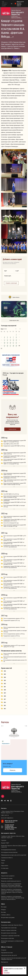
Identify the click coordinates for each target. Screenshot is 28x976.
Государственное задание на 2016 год (12, 635)
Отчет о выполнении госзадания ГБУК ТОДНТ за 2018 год (15, 598)
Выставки (3, 912)
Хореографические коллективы (9, 927)
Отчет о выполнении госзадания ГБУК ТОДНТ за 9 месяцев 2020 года (14, 560)
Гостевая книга (4, 868)
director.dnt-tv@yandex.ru (7, 818)
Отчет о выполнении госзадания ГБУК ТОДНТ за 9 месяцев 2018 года (14, 601)
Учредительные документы (7, 875)
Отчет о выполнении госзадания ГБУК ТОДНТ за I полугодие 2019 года (14, 584)
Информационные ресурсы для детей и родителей (13, 855)
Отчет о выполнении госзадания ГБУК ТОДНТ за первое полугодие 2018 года (15, 605)
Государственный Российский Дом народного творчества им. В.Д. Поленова (11, 827)
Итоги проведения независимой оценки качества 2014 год (15, 660)
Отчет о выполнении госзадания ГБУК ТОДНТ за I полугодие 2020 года (14, 563)
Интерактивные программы (7, 917)
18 (4, 342)
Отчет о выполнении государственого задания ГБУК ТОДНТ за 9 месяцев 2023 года (14, 496)
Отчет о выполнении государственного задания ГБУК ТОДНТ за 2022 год (15, 517)
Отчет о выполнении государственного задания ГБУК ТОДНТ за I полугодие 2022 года (15, 525)
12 (7, 340)
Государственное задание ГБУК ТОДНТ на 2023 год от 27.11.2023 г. (15, 503)
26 (7, 345)
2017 (5, 699)
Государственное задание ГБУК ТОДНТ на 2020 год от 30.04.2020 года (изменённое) (15, 567)
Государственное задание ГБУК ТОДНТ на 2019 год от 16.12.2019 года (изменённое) (15, 587)
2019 (5, 693)
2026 (5, 671)
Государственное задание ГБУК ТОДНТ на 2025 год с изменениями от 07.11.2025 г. (15, 456)
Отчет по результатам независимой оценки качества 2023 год (15, 657)
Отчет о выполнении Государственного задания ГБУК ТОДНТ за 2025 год (15, 453)
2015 (5, 705)
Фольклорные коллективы (7, 938)
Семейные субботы (5, 914)
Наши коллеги (4, 865)
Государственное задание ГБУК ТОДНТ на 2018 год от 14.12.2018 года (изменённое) (15, 608)
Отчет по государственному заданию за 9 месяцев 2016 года (14, 628)
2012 (5, 708)
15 (16, 340)
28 (13, 345)
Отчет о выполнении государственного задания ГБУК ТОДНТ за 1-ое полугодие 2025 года (15, 463)
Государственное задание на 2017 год (12, 620)
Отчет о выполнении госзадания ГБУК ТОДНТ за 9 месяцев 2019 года (14, 581)
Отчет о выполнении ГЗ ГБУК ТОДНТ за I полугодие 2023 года (14, 506)
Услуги (2, 863)
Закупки (3, 860)
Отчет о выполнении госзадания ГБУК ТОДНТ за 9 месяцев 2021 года (14, 539)
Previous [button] (2, 725)
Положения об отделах (6, 878)
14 (13, 340)
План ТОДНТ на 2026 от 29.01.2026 (11, 443)
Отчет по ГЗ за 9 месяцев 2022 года (11, 523)
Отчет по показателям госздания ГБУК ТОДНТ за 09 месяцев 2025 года (14, 460)
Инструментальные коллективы (8, 933)
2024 (5, 677)
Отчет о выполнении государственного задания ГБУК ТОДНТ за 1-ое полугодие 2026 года (15, 441)
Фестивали (3, 907)
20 (10, 342)
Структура (3, 840)
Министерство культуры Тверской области (11, 821)
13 (10, 340)
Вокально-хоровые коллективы (8, 930)
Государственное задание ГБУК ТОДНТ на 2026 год (14, 445)
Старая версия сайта (14, 320)
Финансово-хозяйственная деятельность (11, 881)
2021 (5, 686)
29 (16, 345)
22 (16, 342)
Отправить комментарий (11, 283)
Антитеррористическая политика (9, 852)
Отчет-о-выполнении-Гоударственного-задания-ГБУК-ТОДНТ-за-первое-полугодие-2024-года (15, 484)
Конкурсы (3, 909)
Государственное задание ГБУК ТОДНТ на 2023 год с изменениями (15, 500)
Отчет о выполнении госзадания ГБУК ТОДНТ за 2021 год (15, 536)
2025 (5, 674)
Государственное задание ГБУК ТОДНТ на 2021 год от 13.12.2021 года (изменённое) (15, 546)
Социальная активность (7, 857)
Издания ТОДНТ (5, 843)
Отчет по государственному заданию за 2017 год (14, 618)
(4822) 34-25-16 (5, 815)
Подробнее (7, 972)
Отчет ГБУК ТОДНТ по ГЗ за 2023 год (11, 494)
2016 (5, 702)
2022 (5, 683)
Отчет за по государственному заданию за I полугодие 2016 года (15, 631)
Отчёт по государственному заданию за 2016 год (14, 633)
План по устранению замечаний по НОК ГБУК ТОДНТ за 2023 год (15, 654)
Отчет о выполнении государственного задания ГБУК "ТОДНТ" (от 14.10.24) (15, 480)
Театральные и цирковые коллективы (10, 935)
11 (4, 340)
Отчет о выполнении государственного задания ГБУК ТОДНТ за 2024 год (15, 474)
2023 (5, 680)
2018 (5, 696)
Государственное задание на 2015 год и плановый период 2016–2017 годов (14, 646)
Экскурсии (3, 950)
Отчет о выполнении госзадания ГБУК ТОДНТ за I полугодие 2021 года (14, 543)
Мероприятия (4, 962)
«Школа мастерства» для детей (9, 955)
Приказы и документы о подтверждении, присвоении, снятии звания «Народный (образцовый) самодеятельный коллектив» (11, 885)
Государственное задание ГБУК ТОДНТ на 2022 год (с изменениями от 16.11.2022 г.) (15, 520)
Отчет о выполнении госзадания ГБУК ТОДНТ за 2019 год (15, 577)
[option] (14, 733)
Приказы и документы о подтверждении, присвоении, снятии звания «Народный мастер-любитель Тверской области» (12, 898)
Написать (12, 770)
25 (4, 345)
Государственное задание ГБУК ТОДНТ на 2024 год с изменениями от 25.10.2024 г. (15, 477)
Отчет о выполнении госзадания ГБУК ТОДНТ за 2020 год (15, 557)
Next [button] (26, 725)
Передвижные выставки (7, 952)
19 (7, 342)
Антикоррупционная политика (8, 849)
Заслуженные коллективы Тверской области (12, 925)
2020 (5, 689)
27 (10, 345)
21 (13, 342)
